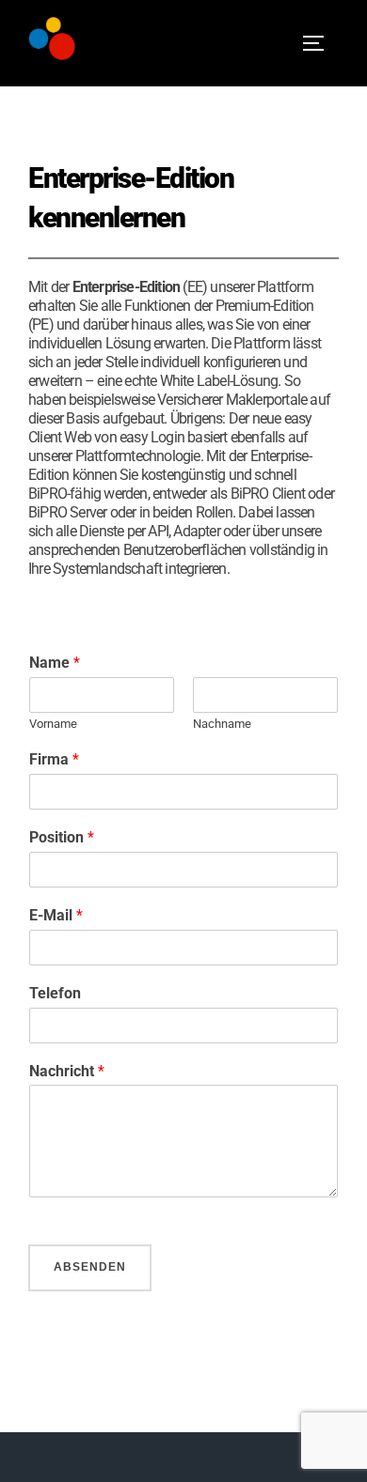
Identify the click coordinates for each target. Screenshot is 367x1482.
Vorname (53, 724)
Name (54, 663)
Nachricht (66, 1071)
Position (61, 837)
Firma (54, 759)
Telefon (55, 993)
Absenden (90, 1267)
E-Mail (56, 915)
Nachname (222, 724)
